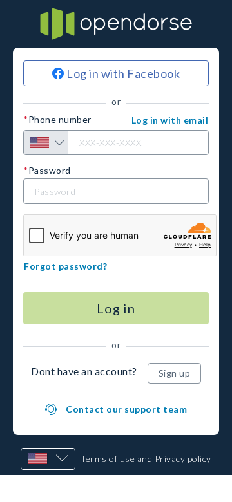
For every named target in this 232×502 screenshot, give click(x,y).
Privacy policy (183, 458)
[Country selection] (46, 142)
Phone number (60, 120)
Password (49, 170)
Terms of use (108, 458)
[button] (170, 120)
